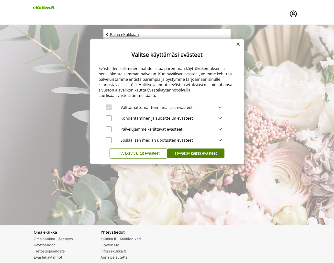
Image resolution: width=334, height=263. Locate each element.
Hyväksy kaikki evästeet (196, 153)
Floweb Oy (109, 245)
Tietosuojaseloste (49, 251)
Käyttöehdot (44, 245)
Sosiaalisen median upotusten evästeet (157, 140)
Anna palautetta (113, 257)
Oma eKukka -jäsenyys (53, 239)
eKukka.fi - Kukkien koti (120, 239)
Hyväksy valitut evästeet (138, 153)
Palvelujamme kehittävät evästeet (151, 129)
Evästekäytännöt (48, 257)
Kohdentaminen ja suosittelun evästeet (157, 118)
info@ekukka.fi (113, 251)
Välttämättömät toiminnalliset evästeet (157, 107)
